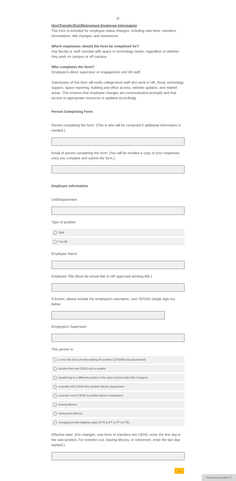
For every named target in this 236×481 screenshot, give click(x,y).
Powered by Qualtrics (217, 477)
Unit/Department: (64, 199)
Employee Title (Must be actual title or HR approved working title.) (101, 276)
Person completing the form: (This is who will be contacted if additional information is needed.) (116, 127)
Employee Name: (64, 254)
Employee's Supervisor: (69, 327)
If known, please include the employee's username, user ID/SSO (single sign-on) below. (113, 301)
